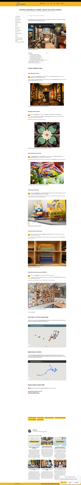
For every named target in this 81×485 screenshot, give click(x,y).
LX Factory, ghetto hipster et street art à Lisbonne (47, 469)
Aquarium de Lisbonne (32, 417)
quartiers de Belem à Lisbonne (60, 417)
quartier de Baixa (54, 159)
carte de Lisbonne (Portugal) (42, 320)
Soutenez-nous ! (42, 483)
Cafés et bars (17, 31)
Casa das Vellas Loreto (39, 76)
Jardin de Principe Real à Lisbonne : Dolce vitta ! (34, 469)
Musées (16, 25)
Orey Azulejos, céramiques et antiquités (35, 56)
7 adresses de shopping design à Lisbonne (60, 468)
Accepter (63, 482)
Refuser (70, 482)
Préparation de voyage (18, 22)
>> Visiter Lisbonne (17, 16)
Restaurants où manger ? (18, 33)
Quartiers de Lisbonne (18, 19)
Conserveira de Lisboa (34, 156)
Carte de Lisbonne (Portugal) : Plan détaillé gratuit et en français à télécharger (60, 448)
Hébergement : (46, 483)
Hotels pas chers (53, 483)
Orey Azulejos (36, 114)
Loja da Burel (44, 234)
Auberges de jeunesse (50, 483)
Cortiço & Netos (37, 275)
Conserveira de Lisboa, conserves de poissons (36, 57)
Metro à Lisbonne (40, 419)
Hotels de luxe (57, 483)
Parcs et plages (17, 28)
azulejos (41, 277)
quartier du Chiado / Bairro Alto (32, 80)
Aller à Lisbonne (17, 17)
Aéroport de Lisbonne (32, 419)
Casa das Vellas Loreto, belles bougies (35, 55)
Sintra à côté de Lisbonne (49, 417)
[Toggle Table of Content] (46, 53)
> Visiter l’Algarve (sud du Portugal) (18, 40)
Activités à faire (17, 27)
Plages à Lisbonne (40, 417)
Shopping (16, 34)
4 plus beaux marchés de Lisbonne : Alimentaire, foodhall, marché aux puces (47, 447)
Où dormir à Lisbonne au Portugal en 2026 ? (35, 62)
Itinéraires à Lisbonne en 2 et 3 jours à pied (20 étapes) (34, 448)
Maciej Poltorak (32, 15)
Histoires (16, 36)
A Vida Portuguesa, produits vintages (35, 58)
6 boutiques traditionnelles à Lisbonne (34, 54)
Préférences (76, 482)
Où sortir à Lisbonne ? (18, 30)
